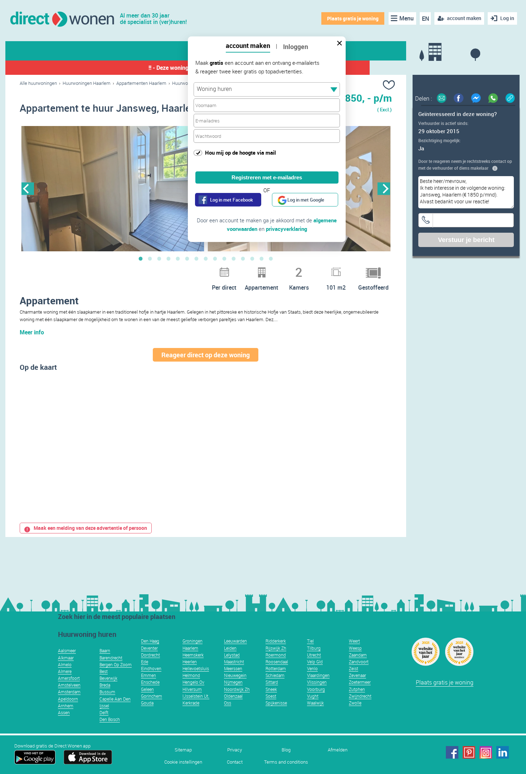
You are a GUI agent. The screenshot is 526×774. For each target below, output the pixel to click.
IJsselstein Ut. (195, 696)
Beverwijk (108, 678)
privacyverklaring (286, 228)
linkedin (502, 752)
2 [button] (150, 258)
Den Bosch (109, 719)
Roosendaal (277, 661)
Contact (235, 762)
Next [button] (384, 188)
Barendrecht (110, 658)
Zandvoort (359, 661)
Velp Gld (315, 661)
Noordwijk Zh (237, 689)
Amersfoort (69, 678)
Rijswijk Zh (276, 648)
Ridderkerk (276, 641)
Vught (312, 696)
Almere (65, 671)
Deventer (149, 648)
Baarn (104, 650)
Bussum (107, 692)
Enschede (150, 682)
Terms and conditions (286, 762)
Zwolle (355, 703)
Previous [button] (27, 188)
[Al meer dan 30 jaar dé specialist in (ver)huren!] (61, 18)
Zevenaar (357, 675)
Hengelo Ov (193, 682)
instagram (485, 752)
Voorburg (316, 689)
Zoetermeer (360, 682)
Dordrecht (150, 655)
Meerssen (233, 668)
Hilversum (192, 689)
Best (103, 671)
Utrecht (314, 655)
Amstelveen (69, 685)
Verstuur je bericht (466, 239)
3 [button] (159, 258)
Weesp (355, 648)
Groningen (192, 641)
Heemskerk (193, 655)
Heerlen (189, 661)
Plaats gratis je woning (353, 18)
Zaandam (358, 655)
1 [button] (140, 258)
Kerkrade (190, 703)
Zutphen (357, 689)
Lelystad (232, 655)
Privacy (234, 750)
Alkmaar (66, 658)
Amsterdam (69, 692)
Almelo (65, 664)
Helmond (191, 675)
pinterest (469, 752)
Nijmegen (233, 682)
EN (425, 19)
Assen (64, 712)
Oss (227, 703)
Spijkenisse (276, 703)
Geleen (147, 689)
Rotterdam (276, 668)
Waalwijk (315, 703)
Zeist (353, 668)
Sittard (272, 682)
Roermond (276, 655)
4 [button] (168, 258)
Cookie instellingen (183, 762)
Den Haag (150, 641)
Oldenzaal (233, 696)
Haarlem (190, 648)
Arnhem (65, 705)
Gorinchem (151, 696)
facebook (452, 752)
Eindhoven (151, 668)
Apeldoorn (68, 699)
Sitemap (183, 750)
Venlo (312, 668)
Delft (103, 712)
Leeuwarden (235, 641)
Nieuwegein (235, 675)
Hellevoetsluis (195, 668)
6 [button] (187, 258)
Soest (271, 696)
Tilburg (314, 648)
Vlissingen (317, 682)
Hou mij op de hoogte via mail (240, 152)
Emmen (148, 675)
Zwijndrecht (360, 696)
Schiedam (275, 675)
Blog (286, 750)
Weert (354, 641)
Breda (104, 685)
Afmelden (337, 750)
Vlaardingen (318, 675)
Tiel (310, 641)
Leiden (230, 648)
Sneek (271, 689)
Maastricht (234, 661)
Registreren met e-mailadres (267, 177)
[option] (112, 188)
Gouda (147, 703)
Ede (144, 661)
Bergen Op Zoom (115, 664)
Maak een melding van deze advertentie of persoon (90, 527)
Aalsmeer (67, 650)
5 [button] (177, 258)
